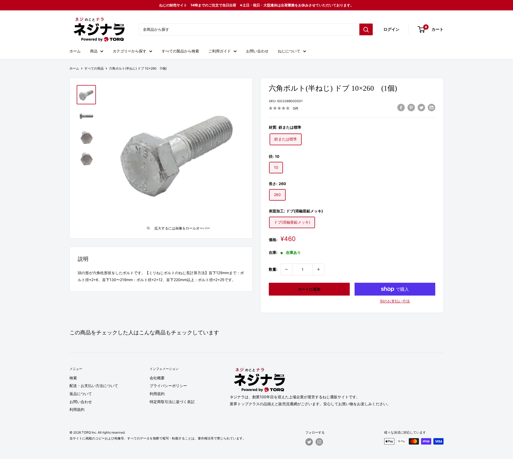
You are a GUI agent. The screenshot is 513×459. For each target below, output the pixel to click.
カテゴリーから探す (129, 51)
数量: (273, 269)
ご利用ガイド (219, 51)
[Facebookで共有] (401, 107)
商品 (94, 51)
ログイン (391, 29)
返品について (80, 393)
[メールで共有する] (431, 107)
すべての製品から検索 (180, 51)
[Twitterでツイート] (421, 107)
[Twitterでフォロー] (309, 442)
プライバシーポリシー (168, 385)
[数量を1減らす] (286, 269)
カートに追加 (309, 289)
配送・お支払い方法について (93, 385)
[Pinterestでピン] (411, 107)
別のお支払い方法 (395, 301)
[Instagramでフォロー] (319, 442)
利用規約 (76, 409)
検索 (73, 378)
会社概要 (157, 378)
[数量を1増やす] (318, 269)
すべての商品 (94, 68)
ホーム (75, 51)
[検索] (366, 29)
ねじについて (289, 51)
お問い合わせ (257, 51)
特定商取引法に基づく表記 (172, 401)
